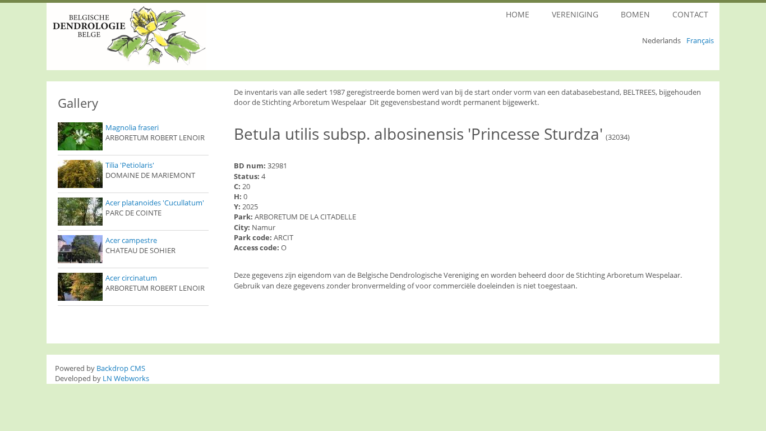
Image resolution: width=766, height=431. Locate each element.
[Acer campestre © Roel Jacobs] (80, 249)
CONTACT (690, 14)
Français (700, 40)
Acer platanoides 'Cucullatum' (154, 203)
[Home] (158, 36)
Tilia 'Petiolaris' (129, 165)
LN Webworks (126, 378)
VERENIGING (575, 14)
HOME (517, 14)
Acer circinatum (131, 278)
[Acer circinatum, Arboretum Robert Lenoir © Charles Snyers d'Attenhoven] (80, 287)
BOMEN (635, 14)
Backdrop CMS (120, 368)
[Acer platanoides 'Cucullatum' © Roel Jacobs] (80, 212)
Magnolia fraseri (132, 127)
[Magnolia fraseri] (80, 136)
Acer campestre (131, 240)
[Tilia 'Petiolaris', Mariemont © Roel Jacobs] (80, 174)
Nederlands (661, 40)
